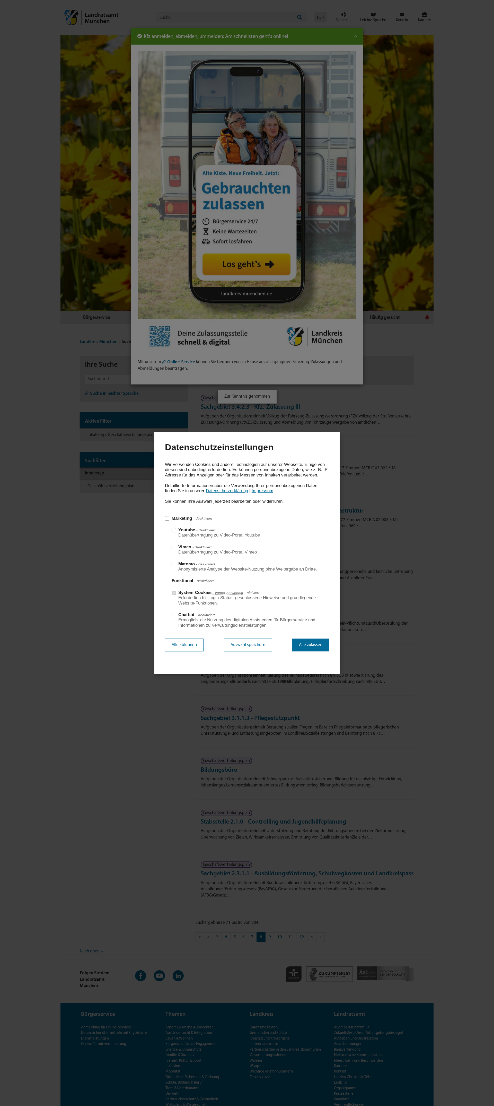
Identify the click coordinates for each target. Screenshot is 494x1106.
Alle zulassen (310, 645)
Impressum (262, 490)
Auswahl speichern (248, 645)
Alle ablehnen (184, 645)
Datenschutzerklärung (227, 490)
